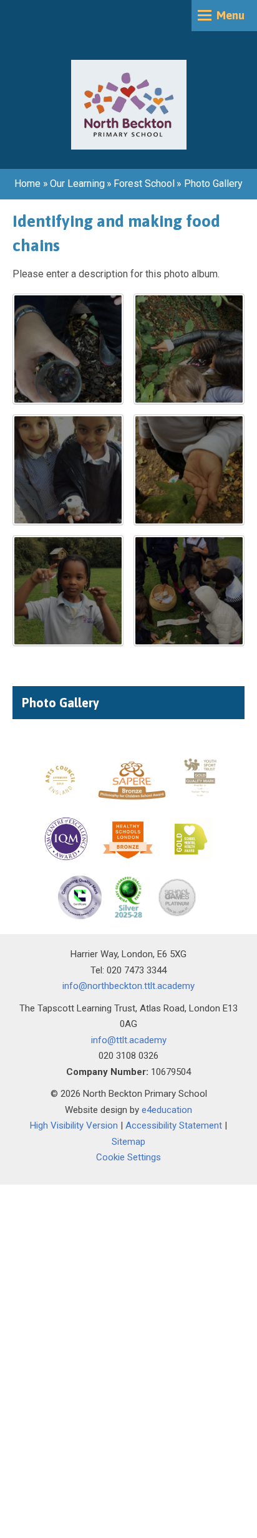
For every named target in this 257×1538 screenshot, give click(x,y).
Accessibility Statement (173, 1125)
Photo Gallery (213, 183)
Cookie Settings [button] (128, 1157)
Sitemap (128, 1141)
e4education (167, 1109)
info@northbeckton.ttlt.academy (128, 985)
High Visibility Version (74, 1125)
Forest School (144, 183)
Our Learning (77, 183)
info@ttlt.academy (129, 1040)
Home (27, 183)
